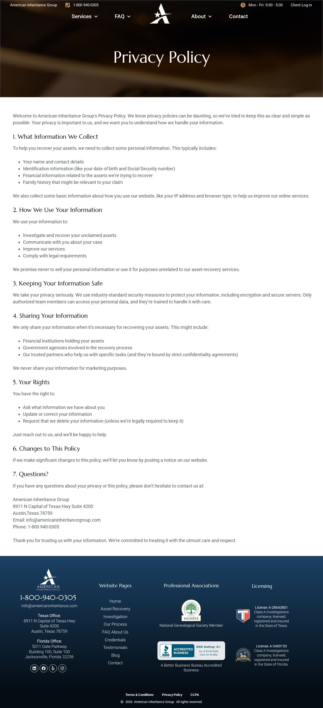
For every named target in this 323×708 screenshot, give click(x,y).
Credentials (115, 639)
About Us (119, 631)
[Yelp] (53, 668)
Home (115, 601)
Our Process (115, 624)
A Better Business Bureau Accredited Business (191, 668)
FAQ (119, 16)
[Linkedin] (34, 668)
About (198, 16)
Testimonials (115, 647)
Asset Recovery (115, 608)
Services (82, 16)
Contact (238, 16)
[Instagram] (62, 668)
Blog (115, 655)
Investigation (115, 616)
